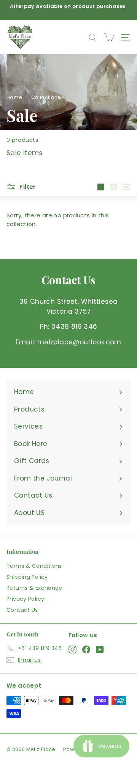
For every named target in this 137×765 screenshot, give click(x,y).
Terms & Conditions (34, 566)
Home (14, 97)
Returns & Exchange (34, 588)
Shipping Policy (27, 577)
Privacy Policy (25, 599)
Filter (27, 186)
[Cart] (109, 37)
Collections (46, 97)
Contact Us (22, 610)
